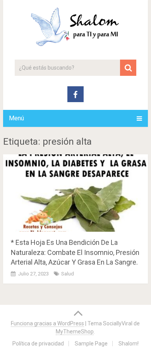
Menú (16, 118)
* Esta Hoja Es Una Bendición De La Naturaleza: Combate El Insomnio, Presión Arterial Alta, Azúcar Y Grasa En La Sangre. (75, 252)
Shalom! (128, 343)
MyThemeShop (75, 331)
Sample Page (91, 343)
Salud (67, 274)
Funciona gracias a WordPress (47, 323)
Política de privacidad (38, 343)
